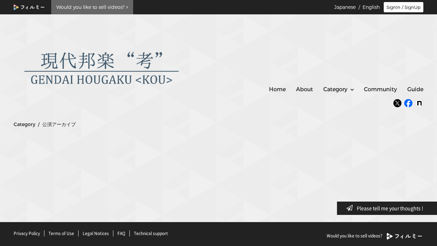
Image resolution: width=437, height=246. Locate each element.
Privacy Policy (27, 233)
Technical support (151, 233)
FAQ (121, 233)
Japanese (345, 7)
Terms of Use (61, 233)
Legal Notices (96, 233)
